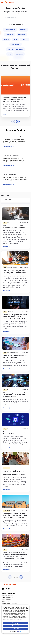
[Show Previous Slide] (13, 121)
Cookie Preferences (7, 599)
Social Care (19, 54)
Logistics (24, 39)
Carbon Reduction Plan (7, 597)
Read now (5, 114)
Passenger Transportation (15, 49)
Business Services (10, 29)
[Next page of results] (21, 577)
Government (9, 34)
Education (23, 29)
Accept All (16, 623)
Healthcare (21, 34)
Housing (6, 39)
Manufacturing (15, 44)
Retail (9, 54)
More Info (16, 626)
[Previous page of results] (10, 577)
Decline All (16, 628)
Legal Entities (5, 601)
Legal (15, 39)
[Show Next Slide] (18, 121)
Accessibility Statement (8, 595)
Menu (26, 2)
